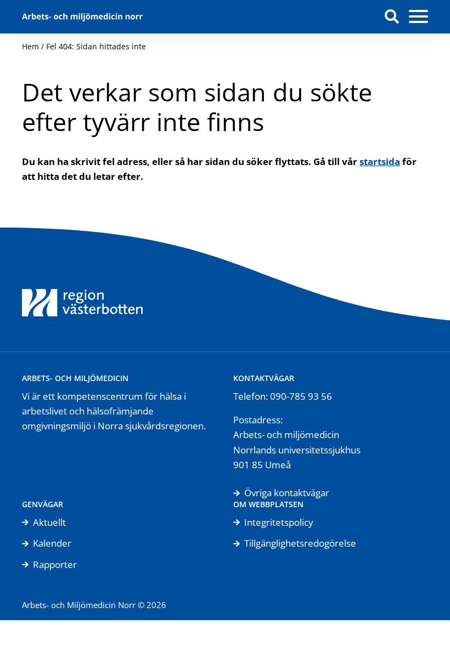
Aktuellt (49, 522)
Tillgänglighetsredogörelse (300, 543)
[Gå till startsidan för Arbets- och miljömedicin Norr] (82, 16)
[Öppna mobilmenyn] (418, 17)
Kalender (52, 543)
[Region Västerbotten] (82, 289)
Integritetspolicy (278, 522)
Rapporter (55, 564)
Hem (30, 46)
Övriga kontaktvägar (286, 492)
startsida (379, 161)
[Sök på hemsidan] (392, 16)
